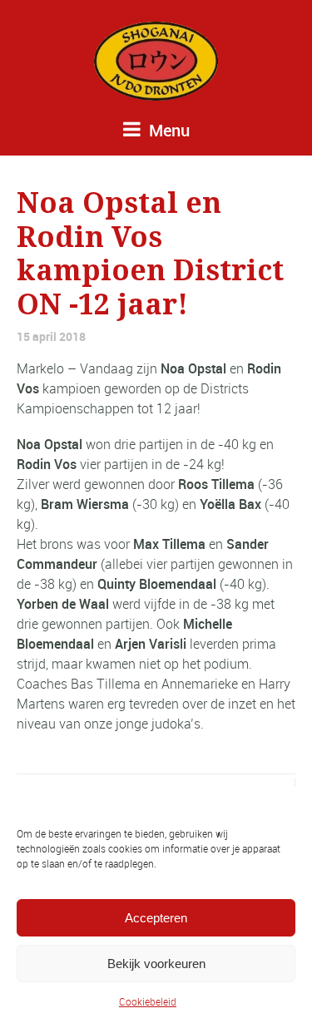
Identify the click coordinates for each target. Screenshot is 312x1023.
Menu (167, 130)
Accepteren (156, 918)
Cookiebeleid (147, 1001)
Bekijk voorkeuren (156, 963)
